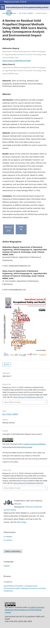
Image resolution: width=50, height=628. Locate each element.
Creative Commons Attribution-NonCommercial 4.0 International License (24, 609)
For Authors (8, 540)
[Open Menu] (2, 7)
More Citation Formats (12, 402)
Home (4, 13)
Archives (13, 13)
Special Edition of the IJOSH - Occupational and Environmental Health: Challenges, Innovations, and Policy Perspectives (25, 588)
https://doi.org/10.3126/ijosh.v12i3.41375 (28, 397)
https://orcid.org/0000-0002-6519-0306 (16, 60)
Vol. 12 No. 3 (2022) (26, 13)
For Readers (8, 536)
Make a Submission (12, 551)
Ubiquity (17, 504)
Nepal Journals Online (15, 1)
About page (21, 522)
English (7, 566)
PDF (7, 364)
